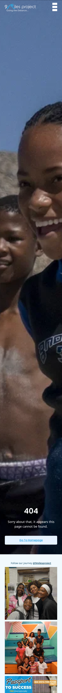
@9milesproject (42, 563)
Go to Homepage (31, 540)
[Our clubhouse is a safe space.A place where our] (31, 647)
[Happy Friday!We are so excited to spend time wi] (31, 593)
